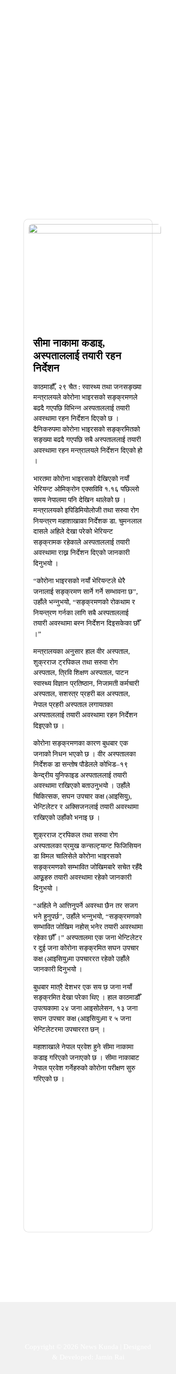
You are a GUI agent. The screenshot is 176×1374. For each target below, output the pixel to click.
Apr (131, 302)
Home (66, 95)
